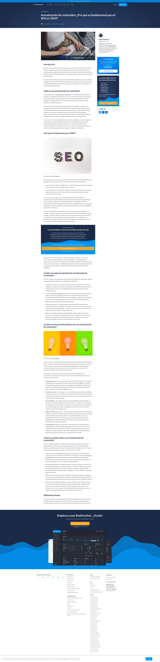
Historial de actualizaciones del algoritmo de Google (76, 614)
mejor (75, 366)
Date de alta (122, 4)
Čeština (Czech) (93, 622)
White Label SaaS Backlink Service (74, 597)
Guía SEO (69, 607)
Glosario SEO (70, 605)
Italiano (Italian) (93, 604)
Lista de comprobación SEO (73, 588)
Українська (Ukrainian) (95, 646)
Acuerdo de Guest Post (72, 611)
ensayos (86, 366)
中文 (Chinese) (93, 618)
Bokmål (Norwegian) (94, 650)
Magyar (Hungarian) (94, 632)
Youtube (43, 577)
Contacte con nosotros (111, 577)
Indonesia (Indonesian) (95, 634)
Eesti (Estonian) (93, 628)
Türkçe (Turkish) (93, 616)
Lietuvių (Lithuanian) (94, 636)
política (65, 658)
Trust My (76, 203)
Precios (64, 4)
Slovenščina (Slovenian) (95, 644)
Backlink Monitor (71, 586)
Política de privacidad (94, 578)
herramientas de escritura (62, 453)
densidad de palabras (57, 293)
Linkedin (58, 577)
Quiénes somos (109, 579)
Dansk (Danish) (93, 624)
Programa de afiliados (71, 601)
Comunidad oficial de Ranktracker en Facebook (48, 577)
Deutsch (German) (94, 598)
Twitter (106, 52)
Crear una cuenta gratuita (68, 248)
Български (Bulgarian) (95, 620)
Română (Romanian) (94, 640)
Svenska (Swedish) (94, 614)
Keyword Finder (70, 578)
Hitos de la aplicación (94, 589)
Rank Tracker (70, 576)
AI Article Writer (70, 590)
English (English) (93, 596)
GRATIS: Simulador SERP (72, 592)
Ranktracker (38, 4)
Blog (68, 4)
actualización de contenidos (63, 94)
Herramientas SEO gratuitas (73, 609)
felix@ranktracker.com (111, 590)
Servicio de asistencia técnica (96, 591)
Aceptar (149, 658)
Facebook (101, 52)
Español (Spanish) (94, 600)
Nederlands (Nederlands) (95, 608)
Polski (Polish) (93, 610)
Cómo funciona (57, 4)
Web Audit (69, 582)
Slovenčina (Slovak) (94, 642)
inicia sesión (64, 251)
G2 (63, 577)
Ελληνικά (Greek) (94, 626)
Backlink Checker (70, 584)
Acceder (115, 4)
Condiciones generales (95, 576)
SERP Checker (70, 580)
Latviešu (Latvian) (94, 638)
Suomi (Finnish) (93, 630)
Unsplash (56, 176)
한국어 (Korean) (93, 648)
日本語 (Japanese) (94, 606)
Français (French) (94, 602)
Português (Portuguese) (95, 612)
